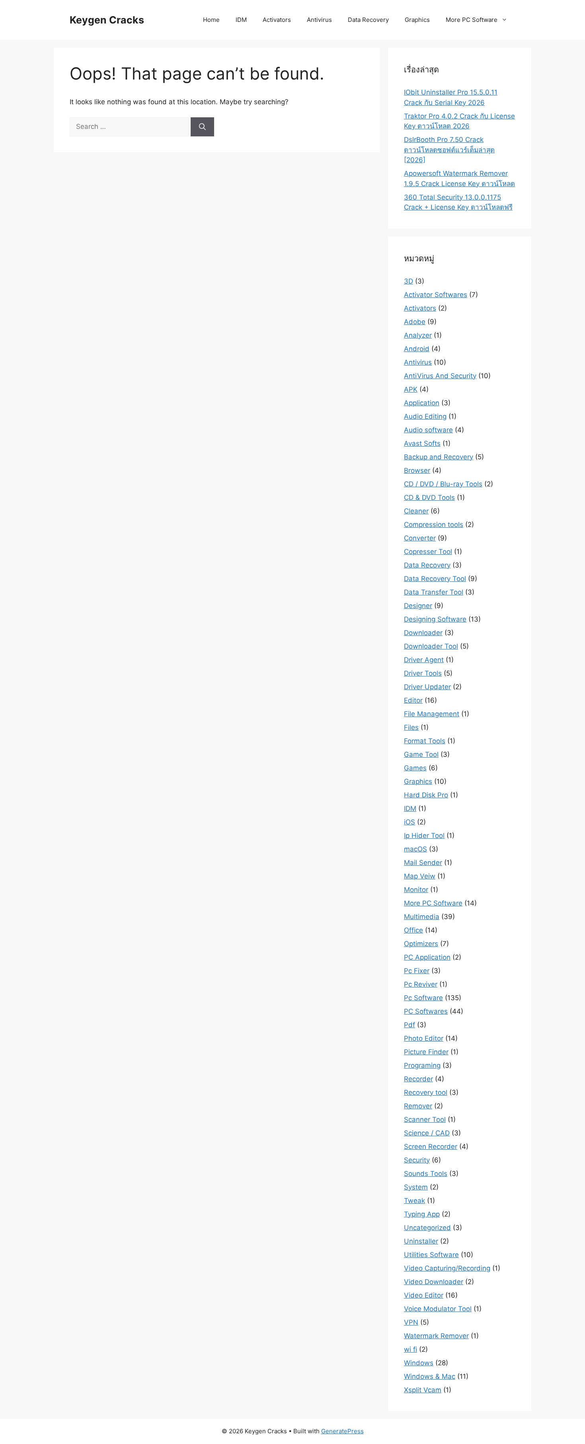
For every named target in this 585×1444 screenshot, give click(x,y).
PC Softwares (426, 1011)
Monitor (416, 890)
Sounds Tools (425, 1174)
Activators (277, 19)
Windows (418, 1363)
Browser (417, 470)
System (416, 1187)
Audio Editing (425, 416)
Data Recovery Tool (435, 579)
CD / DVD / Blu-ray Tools (443, 484)
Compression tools (433, 525)
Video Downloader (433, 1282)
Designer (418, 606)
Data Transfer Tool (433, 592)
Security (417, 1160)
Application (421, 403)
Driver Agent (424, 660)
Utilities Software (431, 1255)
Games (415, 768)
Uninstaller (421, 1241)
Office (413, 930)
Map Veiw (419, 876)
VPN (411, 1322)
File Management (431, 714)
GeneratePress (342, 1431)
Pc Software (423, 998)
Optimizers (421, 944)
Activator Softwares (435, 295)
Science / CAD (427, 1133)
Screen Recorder (430, 1147)
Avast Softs (422, 443)
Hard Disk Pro (426, 795)
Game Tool (421, 754)
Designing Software (435, 619)
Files (411, 727)
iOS (409, 822)
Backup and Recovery (438, 457)
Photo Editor (423, 1038)
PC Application (427, 957)
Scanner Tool (425, 1119)
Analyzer (418, 335)
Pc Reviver (420, 984)
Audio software (428, 430)
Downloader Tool (431, 646)
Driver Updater (427, 687)
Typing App (422, 1214)
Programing (422, 1065)
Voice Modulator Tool (438, 1309)
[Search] (202, 126)
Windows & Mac (429, 1376)
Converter (420, 538)
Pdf (409, 1025)
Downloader (423, 633)
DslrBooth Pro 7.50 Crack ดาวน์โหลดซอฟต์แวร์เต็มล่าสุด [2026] (449, 150)
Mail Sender (423, 863)
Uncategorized (427, 1228)
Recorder (418, 1079)
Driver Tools (423, 673)
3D (408, 281)
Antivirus (319, 19)
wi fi (410, 1349)
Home (211, 19)
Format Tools (424, 741)
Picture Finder (426, 1052)
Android (416, 349)
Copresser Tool (428, 552)
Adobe (414, 322)
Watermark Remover (436, 1336)
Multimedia (421, 917)
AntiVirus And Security (440, 376)
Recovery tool (425, 1092)
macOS (415, 849)
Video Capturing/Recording (447, 1268)
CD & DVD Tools (429, 497)
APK (410, 389)
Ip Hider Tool (424, 836)
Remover (418, 1106)
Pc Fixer (416, 971)
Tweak (414, 1201)
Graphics (417, 19)
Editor (413, 700)
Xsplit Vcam (422, 1390)
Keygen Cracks (107, 20)
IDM (241, 19)
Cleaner (416, 511)
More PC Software (471, 19)
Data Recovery (368, 19)
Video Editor (423, 1295)
